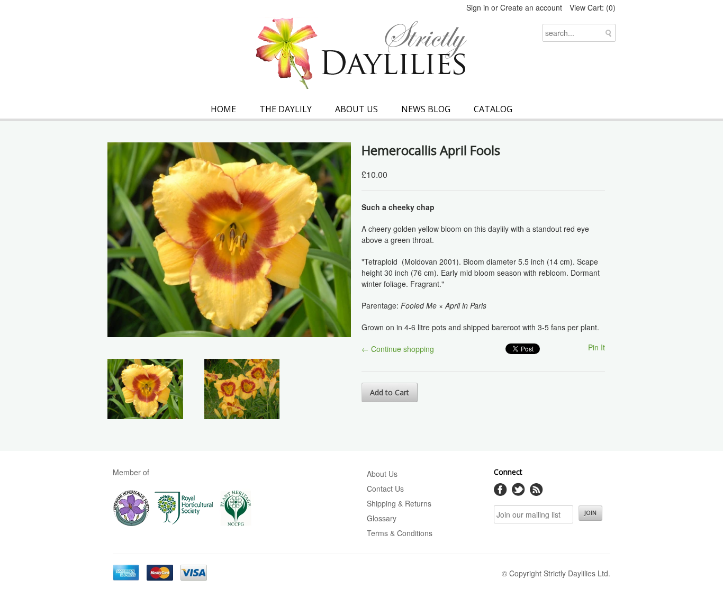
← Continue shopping (398, 348)
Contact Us (385, 488)
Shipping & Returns (399, 503)
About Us (356, 109)
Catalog (493, 109)
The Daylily (285, 109)
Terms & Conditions (399, 533)
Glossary (381, 518)
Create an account (531, 7)
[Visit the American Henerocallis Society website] (131, 524)
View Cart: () (593, 7)
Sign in (477, 7)
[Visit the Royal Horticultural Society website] (184, 524)
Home (223, 109)
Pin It (596, 347)
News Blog (425, 109)
